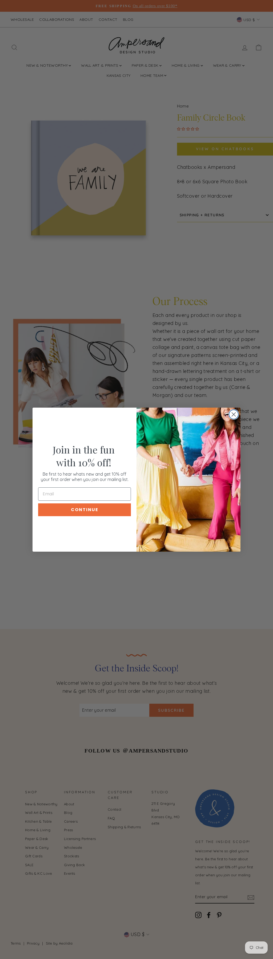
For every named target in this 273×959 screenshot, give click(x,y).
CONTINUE (84, 510)
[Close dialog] (233, 414)
